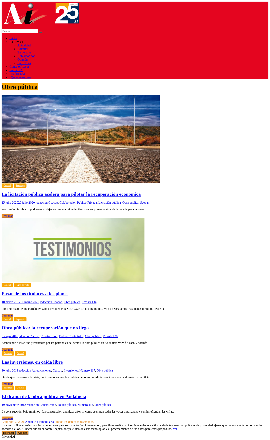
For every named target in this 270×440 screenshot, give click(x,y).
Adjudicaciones (41, 370)
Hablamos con (26, 56)
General (7, 185)
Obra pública (130, 202)
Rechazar (8, 432)
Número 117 (87, 370)
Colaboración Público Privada (78, 202)
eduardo (24, 336)
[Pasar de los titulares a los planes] (73, 281)
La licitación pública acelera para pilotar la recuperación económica (71, 194)
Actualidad (24, 45)
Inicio (13, 38)
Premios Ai (16, 70)
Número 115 (85, 404)
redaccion (42, 202)
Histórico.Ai (17, 73)
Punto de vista (22, 285)
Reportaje (20, 185)
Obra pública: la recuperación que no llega (45, 327)
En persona (24, 52)
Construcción (49, 336)
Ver (175, 429)
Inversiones (71, 370)
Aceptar (22, 432)
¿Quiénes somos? (20, 77)
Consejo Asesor (19, 66)
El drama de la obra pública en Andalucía (44, 396)
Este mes (8, 353)
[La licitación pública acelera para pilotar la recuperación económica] (81, 181)
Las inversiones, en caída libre (32, 362)
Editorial (22, 49)
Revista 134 (89, 302)
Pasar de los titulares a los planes (35, 293)
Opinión (22, 59)
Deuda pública (67, 404)
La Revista (24, 63)
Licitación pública (109, 202)
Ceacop (53, 202)
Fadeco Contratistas (71, 336)
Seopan (144, 202)
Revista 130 (110, 336)
